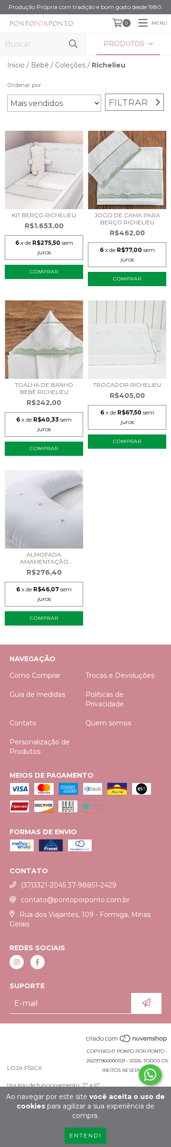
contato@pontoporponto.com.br (75, 900)
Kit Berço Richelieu (44, 215)
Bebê (40, 65)
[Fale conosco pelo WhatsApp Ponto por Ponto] (150, 1074)
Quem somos (108, 723)
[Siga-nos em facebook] (37, 962)
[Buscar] (73, 44)
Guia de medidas (37, 694)
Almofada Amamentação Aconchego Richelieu (44, 558)
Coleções (70, 65)
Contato (23, 723)
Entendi (85, 1135)
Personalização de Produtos (40, 747)
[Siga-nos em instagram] (17, 962)
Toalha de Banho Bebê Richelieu (44, 388)
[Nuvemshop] (127, 1042)
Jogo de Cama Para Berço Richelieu (127, 219)
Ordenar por (24, 84)
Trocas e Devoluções (120, 675)
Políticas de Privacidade (105, 699)
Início (16, 65)
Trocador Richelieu (127, 384)
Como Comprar (35, 675)
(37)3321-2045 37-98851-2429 (68, 885)
